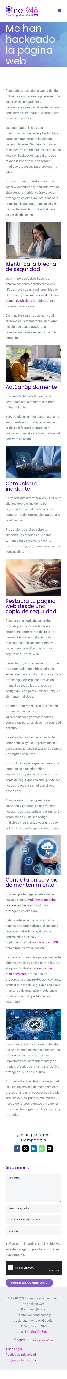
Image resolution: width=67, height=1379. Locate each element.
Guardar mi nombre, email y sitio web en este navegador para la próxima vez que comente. (33, 1249)
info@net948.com (37, 1331)
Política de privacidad (21, 1354)
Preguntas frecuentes (21, 1360)
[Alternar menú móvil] (59, 11)
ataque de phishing (19, 301)
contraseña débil (40, 295)
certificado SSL (48, 942)
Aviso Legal (14, 1349)
